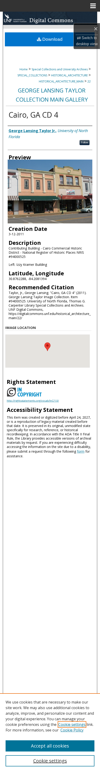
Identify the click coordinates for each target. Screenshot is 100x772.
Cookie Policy (71, 730)
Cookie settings (72, 724)
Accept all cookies (50, 746)
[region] (50, 732)
